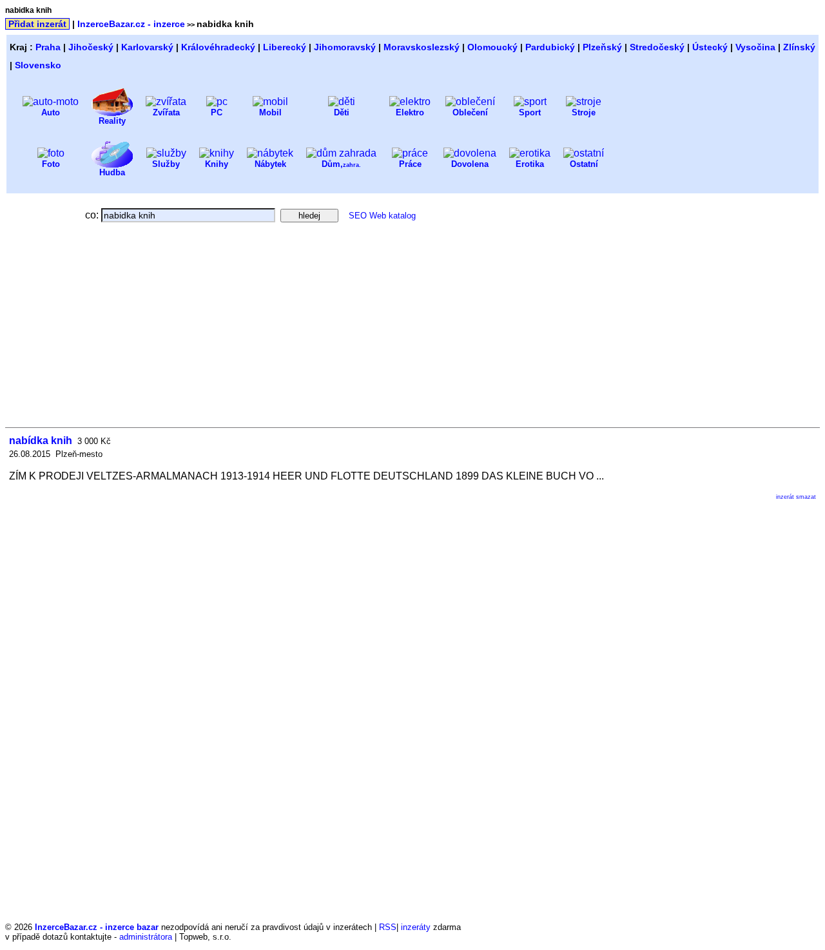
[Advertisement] (120, 330)
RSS (387, 927)
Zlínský (799, 47)
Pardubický (550, 47)
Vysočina (755, 47)
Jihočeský (90, 47)
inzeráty (416, 927)
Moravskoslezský (421, 47)
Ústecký (710, 47)
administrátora (145, 937)
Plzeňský (602, 47)
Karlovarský (147, 47)
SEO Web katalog (382, 215)
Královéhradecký (218, 47)
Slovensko (38, 65)
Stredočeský (657, 47)
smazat (806, 497)
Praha (48, 47)
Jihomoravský (345, 47)
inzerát (785, 497)
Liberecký (284, 47)
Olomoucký (492, 47)
